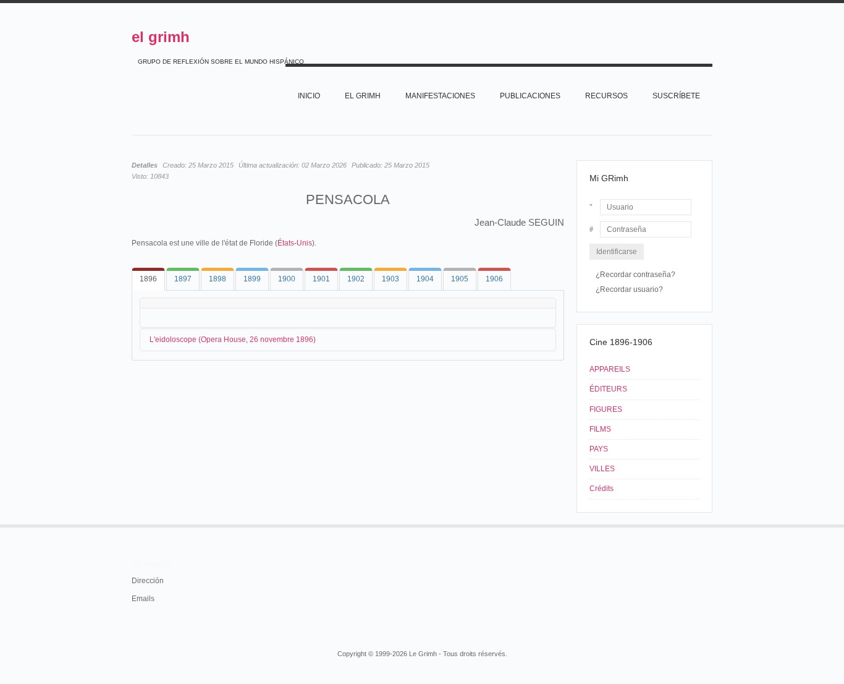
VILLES (602, 468)
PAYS (598, 449)
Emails (143, 598)
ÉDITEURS (608, 389)
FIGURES (605, 409)
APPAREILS (609, 369)
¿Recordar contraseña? (635, 274)
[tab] (148, 279)
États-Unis (294, 243)
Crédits (601, 488)
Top (711, 524)
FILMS (600, 429)
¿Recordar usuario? (629, 289)
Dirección (148, 580)
